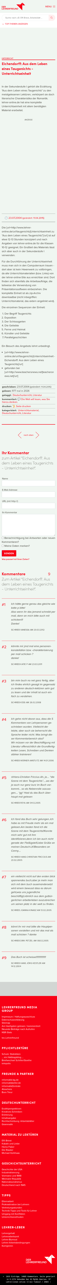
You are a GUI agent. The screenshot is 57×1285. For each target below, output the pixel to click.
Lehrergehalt (8, 1233)
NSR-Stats (7, 1032)
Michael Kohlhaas (11, 1153)
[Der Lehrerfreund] (28, 1259)
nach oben (28, 434)
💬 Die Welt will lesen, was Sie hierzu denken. (26, 400)
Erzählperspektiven (11, 1108)
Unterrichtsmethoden (13, 1217)
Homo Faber (8, 1146)
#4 (4, 719)
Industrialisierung (10, 1172)
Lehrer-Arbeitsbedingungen (16, 1242)
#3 (4, 681)
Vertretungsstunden (12, 1207)
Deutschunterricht (22, 395)
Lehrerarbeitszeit (10, 1236)
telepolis (6, 1063)
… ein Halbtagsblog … (12, 1057)
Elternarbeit (8, 1201)
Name (5, 478)
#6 (4, 819)
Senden (9, 553)
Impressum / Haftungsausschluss (18, 1016)
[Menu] (50, 6)
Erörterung (7, 1114)
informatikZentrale (11, 1086)
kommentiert (33, 1026)
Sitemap (6, 1022)
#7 (4, 877)
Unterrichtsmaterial (28, 410)
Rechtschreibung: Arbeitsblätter (18, 1121)
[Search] (52, 18)
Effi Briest (7, 1140)
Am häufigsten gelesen (13, 1026)
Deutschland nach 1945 (13, 1185)
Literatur (37, 395)
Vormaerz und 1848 (11, 1175)
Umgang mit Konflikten (13, 1213)
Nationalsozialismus (12, 1181)
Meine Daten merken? (17, 546)
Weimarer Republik (11, 1178)
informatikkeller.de (11, 1082)
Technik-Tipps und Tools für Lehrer (19, 1210)
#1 (3, 604)
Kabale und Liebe (11, 1143)
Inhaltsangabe (9, 1118)
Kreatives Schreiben (12, 1111)
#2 (4, 647)
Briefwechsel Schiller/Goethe (17, 1060)
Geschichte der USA (12, 1169)
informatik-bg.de (10, 1079)
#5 (4, 777)
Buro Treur (7, 1092)
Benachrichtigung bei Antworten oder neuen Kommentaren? (28, 540)
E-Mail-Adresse (9, 490)
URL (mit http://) (10, 501)
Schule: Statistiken (11, 1054)
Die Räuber (7, 1149)
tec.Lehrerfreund (10, 1037)
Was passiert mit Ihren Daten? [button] (15, 559)
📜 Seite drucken (21, 406)
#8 (4, 927)
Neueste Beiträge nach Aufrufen (18, 1029)
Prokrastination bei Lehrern (15, 1204)
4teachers (7, 1089)
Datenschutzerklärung (13, 1019)
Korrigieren (7, 1245)
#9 (4, 957)
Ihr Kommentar (9, 512)
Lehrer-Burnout (9, 1239)
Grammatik (7, 1124)
